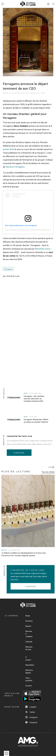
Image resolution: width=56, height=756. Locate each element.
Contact (28, 685)
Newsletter (29, 665)
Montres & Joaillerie (28, 634)
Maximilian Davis (42, 248)
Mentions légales (29, 671)
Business (29, 620)
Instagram (33, 717)
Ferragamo (8, 269)
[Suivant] (51, 467)
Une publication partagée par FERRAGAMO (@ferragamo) (29, 230)
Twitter (32, 712)
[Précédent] (44, 467)
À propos (28, 658)
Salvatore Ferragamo (15, 166)
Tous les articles (48, 471)
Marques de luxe (28, 648)
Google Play (32, 699)
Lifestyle (28, 641)
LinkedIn (32, 706)
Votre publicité (28, 679)
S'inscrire (19, 452)
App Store (32, 693)
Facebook (33, 722)
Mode (27, 615)
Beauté (28, 626)
